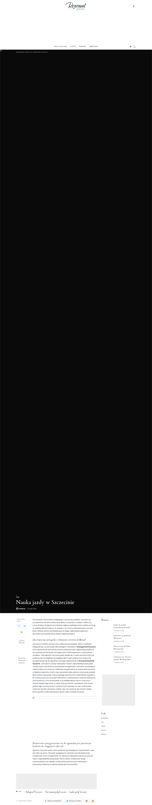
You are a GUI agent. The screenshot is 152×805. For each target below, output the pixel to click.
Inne (17, 596)
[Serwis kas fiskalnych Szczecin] (21, 650)
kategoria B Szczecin (34, 792)
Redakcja (22, 608)
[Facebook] (18, 626)
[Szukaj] (134, 46)
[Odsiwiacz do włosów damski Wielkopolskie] (106, 660)
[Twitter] (24, 626)
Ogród (103, 726)
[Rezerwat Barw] (76, 6)
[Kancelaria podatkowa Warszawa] (106, 638)
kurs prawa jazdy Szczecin (56, 792)
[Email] (21, 632)
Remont (103, 730)
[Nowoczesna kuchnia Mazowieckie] (106, 649)
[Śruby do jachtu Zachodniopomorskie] (106, 628)
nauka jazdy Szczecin (78, 792)
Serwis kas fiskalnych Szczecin (21, 660)
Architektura (105, 718)
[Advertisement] (76, 27)
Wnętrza (103, 734)
